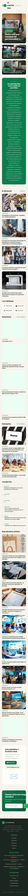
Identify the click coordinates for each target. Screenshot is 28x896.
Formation (19, 311)
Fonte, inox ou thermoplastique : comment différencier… (14, 860)
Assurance (8, 306)
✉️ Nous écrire (11, 762)
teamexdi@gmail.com (13, 767)
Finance (14, 848)
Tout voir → (23, 191)
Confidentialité (14, 883)
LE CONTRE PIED (9, 5)
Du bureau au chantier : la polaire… (14, 864)
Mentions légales (14, 881)
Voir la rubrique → (21, 317)
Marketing (8, 311)
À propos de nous (14, 875)
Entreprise (19, 306)
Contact (14, 878)
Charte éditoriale (14, 886)
